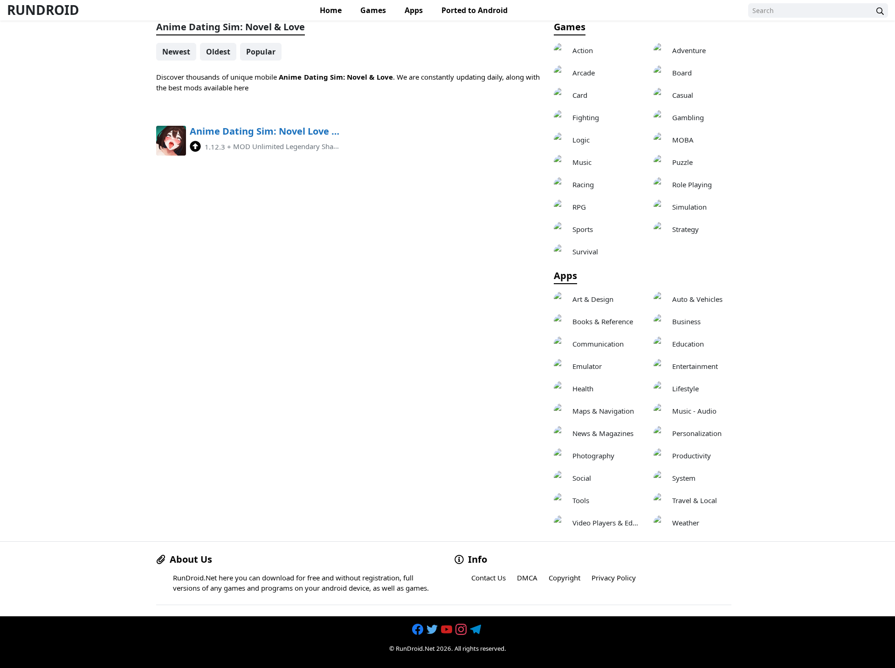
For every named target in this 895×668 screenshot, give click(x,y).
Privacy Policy (614, 577)
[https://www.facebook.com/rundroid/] (418, 629)
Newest (176, 52)
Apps (414, 10)
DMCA (527, 577)
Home (331, 10)
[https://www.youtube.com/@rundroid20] (447, 629)
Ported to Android (474, 10)
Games (373, 10)
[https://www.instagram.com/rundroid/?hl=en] (461, 629)
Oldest (218, 52)
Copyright (564, 577)
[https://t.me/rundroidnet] (476, 629)
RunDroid (43, 10)
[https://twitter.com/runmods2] (433, 629)
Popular (260, 52)
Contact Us (488, 577)
